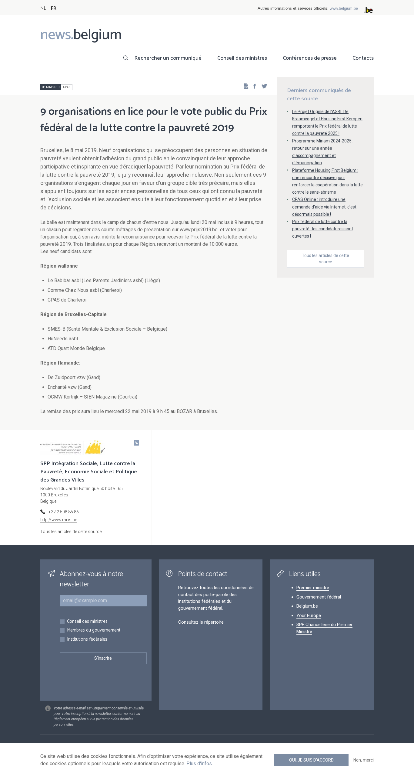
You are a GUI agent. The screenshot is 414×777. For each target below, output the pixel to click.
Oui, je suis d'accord (311, 760)
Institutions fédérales (87, 639)
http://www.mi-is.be (58, 519)
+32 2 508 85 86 (63, 511)
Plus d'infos (199, 763)
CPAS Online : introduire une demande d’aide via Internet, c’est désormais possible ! (324, 206)
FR (53, 8)
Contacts (363, 58)
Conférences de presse (310, 58)
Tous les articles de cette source (325, 258)
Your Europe (308, 615)
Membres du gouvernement (93, 630)
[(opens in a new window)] (252, 86)
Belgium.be (307, 606)
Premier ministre (312, 587)
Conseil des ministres (242, 58)
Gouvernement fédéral (318, 597)
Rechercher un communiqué (168, 58)
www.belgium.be (344, 8)
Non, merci (363, 760)
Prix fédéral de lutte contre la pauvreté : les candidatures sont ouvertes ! (322, 228)
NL (43, 8)
